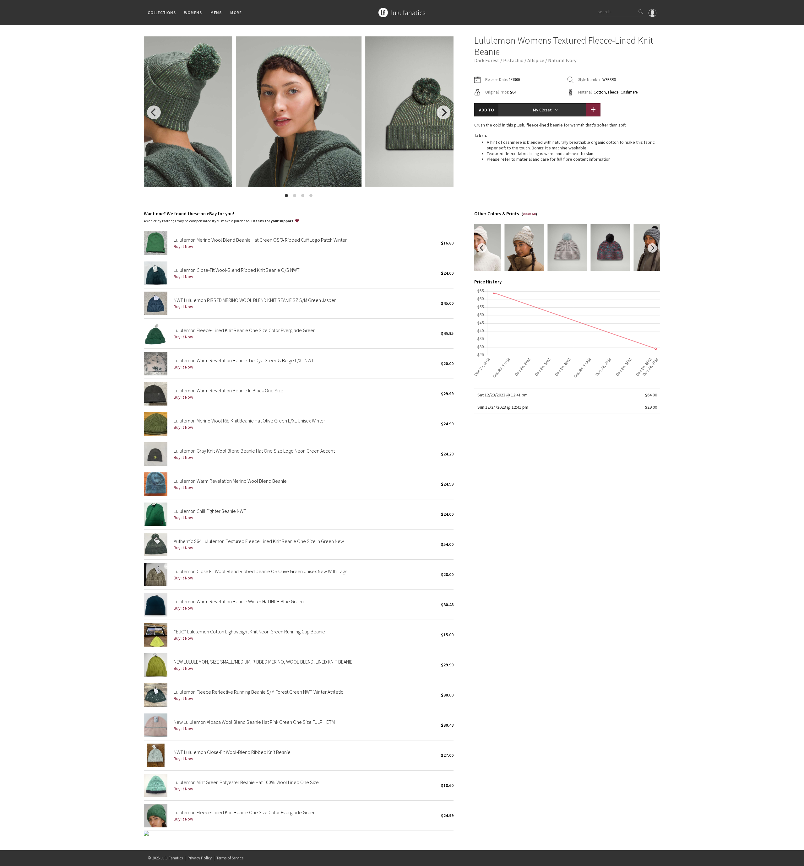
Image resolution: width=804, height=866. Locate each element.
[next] (443, 112)
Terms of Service (229, 858)
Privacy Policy (199, 858)
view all (529, 214)
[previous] (154, 112)
